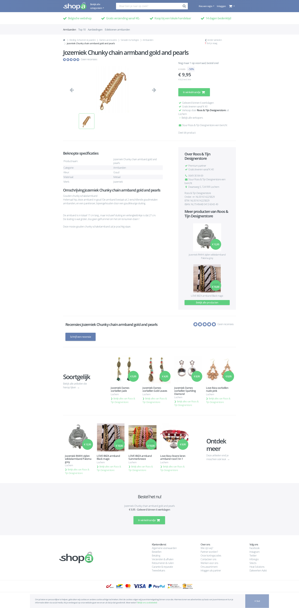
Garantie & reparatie (162, 566)
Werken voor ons (209, 563)
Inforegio (254, 559)
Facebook (254, 548)
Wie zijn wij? (207, 548)
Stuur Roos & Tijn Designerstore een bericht (204, 125)
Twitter (253, 555)
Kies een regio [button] (206, 6)
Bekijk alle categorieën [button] (96, 6)
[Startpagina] (64, 40)
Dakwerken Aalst (258, 570)
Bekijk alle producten (207, 302)
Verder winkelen (214, 39)
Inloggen (221, 6)
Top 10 (81, 29)
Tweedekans (158, 570)
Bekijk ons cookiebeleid (147, 602)
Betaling (156, 555)
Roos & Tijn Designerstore (211, 110)
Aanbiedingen (95, 29)
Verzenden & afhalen (162, 559)
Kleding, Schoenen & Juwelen (82, 39)
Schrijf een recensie (80, 336)
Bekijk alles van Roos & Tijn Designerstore (123, 400)
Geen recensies (89, 59)
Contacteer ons (208, 559)
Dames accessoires (108, 39)
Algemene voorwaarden (164, 548)
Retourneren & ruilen (163, 563)
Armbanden (148, 39)
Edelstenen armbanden (117, 29)
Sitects (253, 563)
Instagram (254, 552)
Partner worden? (209, 552)
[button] (231, 6)
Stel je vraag (211, 43)
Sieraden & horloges (130, 39)
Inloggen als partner (211, 570)
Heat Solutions (257, 566)
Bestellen (156, 552)
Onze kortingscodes (211, 555)
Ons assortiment (209, 566)
